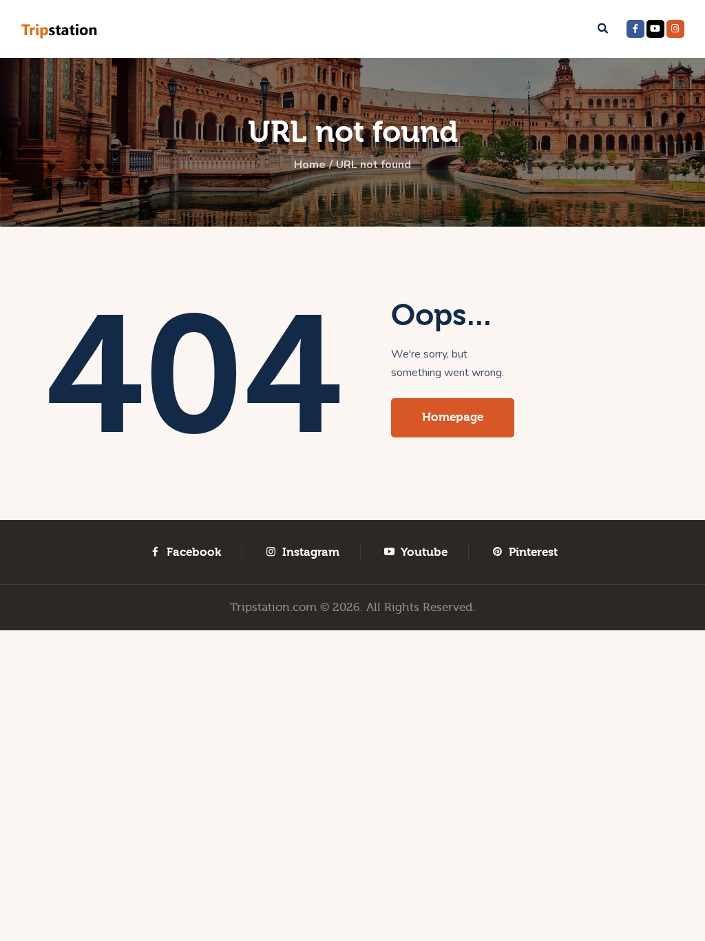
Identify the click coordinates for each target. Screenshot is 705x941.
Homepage (452, 417)
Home (310, 165)
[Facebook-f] (635, 29)
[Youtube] (655, 29)
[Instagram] (675, 29)
